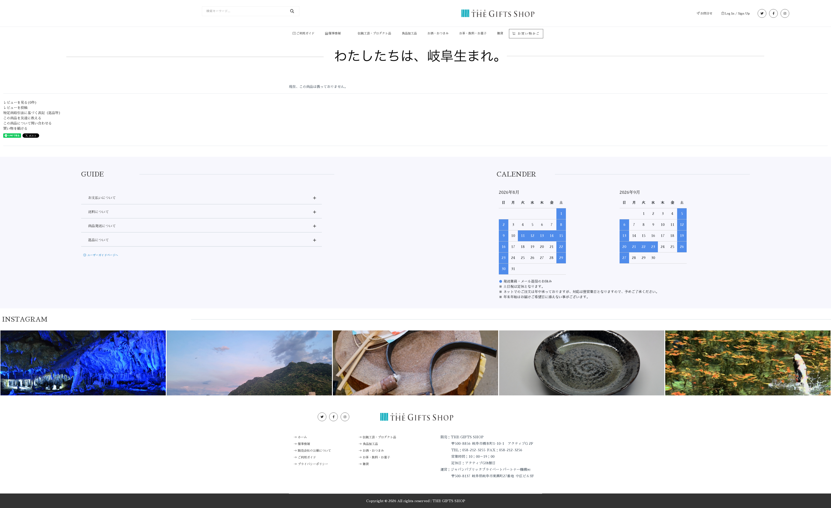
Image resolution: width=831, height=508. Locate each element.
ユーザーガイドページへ (102, 255)
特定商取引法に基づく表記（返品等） (32, 113)
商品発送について (102, 226)
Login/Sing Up (499, 416)
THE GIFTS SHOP (448, 501)
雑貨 (500, 33)
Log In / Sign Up (737, 13)
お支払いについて (102, 198)
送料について (98, 212)
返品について (98, 240)
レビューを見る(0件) (20, 102)
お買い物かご (528, 33)
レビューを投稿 (15, 108)
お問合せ (706, 13)
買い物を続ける (15, 128)
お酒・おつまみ (438, 33)
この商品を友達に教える (22, 118)
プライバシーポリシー (313, 464)
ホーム (302, 437)
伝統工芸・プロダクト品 (374, 33)
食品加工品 (409, 33)
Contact (528, 416)
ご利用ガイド (305, 33)
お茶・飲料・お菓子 (472, 33)
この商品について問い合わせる (27, 123)
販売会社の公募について (314, 450)
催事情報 (335, 33)
